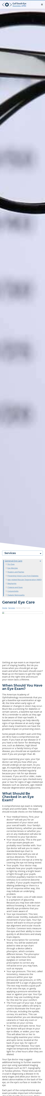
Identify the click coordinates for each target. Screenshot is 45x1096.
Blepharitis (11, 583)
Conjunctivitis (12, 591)
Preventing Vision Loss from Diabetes (22, 576)
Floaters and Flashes (15, 572)
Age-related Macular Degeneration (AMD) (24, 579)
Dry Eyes (11, 564)
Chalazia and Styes (15, 587)
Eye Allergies (12, 568)
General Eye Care (13, 560)
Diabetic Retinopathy (16, 595)
